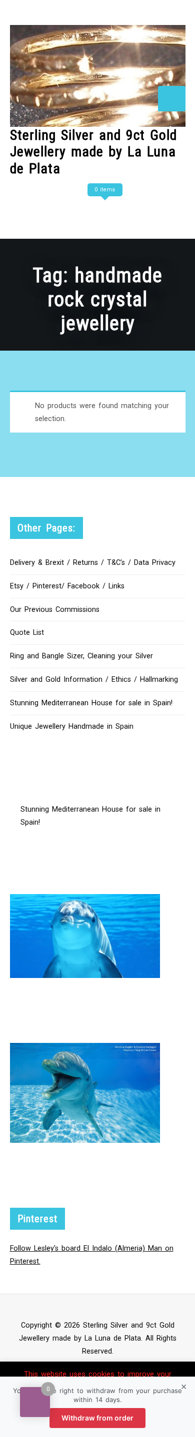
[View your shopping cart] (104, 209)
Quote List (27, 632)
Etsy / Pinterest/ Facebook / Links (67, 586)
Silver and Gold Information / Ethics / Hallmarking (94, 679)
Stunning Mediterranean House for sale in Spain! (91, 703)
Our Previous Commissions (55, 609)
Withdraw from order (98, 1418)
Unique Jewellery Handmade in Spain (72, 726)
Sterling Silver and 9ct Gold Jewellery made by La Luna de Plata (93, 152)
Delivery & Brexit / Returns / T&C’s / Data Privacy (93, 562)
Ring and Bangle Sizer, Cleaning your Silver (81, 656)
